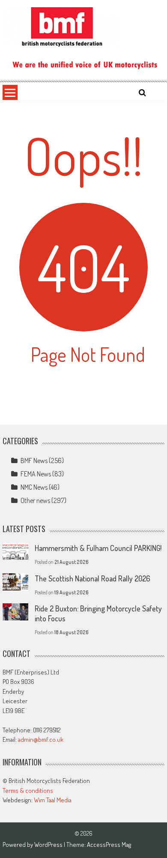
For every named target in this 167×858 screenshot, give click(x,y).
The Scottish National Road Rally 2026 (92, 578)
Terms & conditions (28, 790)
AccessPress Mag (109, 844)
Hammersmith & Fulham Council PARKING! (98, 548)
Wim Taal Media (53, 800)
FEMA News (36, 474)
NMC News (34, 487)
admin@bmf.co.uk (40, 739)
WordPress (49, 844)
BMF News (34, 460)
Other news (35, 500)
